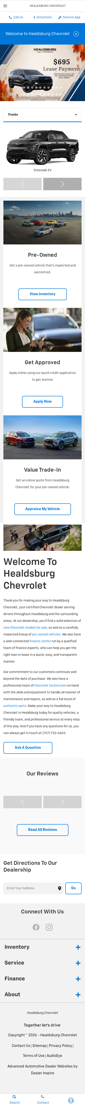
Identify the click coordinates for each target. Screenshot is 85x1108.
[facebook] (36, 927)
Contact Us (21, 1046)
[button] (24, 87)
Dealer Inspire (42, 1073)
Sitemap (39, 1046)
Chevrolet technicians (50, 685)
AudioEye (54, 1056)
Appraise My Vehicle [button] (42, 509)
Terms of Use (33, 1056)
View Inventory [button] (43, 294)
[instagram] (49, 927)
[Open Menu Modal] (5, 6)
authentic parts (14, 706)
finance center (40, 641)
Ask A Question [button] (28, 748)
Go (73, 888)
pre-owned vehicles (46, 634)
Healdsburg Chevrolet (58, 1035)
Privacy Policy (60, 1046)
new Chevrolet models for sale (25, 627)
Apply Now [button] (42, 402)
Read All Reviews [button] (42, 830)
